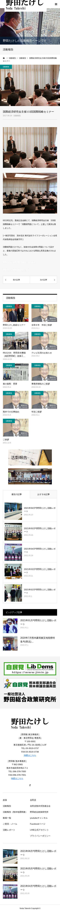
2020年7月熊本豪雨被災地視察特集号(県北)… (37, 640)
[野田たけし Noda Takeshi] (30, 731)
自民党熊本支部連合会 (40, 806)
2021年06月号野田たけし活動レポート (39, 509)
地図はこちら (30, 755)
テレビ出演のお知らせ (41, 353)
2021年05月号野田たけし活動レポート (39, 530)
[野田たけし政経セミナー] (16, 313)
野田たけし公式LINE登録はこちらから (19, 262)
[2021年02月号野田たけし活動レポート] (13, 593)
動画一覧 (7, 818)
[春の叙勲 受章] (16, 372)
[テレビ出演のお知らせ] (44, 341)
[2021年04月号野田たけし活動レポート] (13, 552)
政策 (5, 800)
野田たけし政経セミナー (14, 325)
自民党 (33, 800)
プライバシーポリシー (40, 836)
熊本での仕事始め (11, 412)
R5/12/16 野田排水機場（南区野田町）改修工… (14, 354)
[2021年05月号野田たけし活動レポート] (13, 531)
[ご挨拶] (16, 427)
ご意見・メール (10, 824)
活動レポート (9, 830)
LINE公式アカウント (39, 830)
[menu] (56, 4)
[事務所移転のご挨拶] (44, 372)
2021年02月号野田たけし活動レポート (39, 591)
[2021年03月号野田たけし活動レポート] (13, 572)
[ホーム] (4, 58)
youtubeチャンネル (39, 818)
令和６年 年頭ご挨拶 (41, 325)
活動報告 (17, 116)
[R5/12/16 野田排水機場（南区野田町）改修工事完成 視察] (16, 341)
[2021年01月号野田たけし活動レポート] (10, 626)
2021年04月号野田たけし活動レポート (39, 550)
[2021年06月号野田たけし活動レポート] (13, 511)
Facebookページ (37, 824)
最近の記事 (17, 494)
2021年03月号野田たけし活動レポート (39, 571)
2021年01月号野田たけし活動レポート (38, 622)
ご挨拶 (6, 439)
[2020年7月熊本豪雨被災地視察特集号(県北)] (10, 643)
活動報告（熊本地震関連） (15, 812)
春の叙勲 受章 (10, 384)
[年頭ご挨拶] (44, 400)
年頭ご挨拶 (36, 412)
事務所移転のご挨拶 (40, 384)
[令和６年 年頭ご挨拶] (44, 313)
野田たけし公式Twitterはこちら (16, 270)
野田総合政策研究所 (39, 812)
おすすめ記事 (43, 494)
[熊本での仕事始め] (16, 400)
